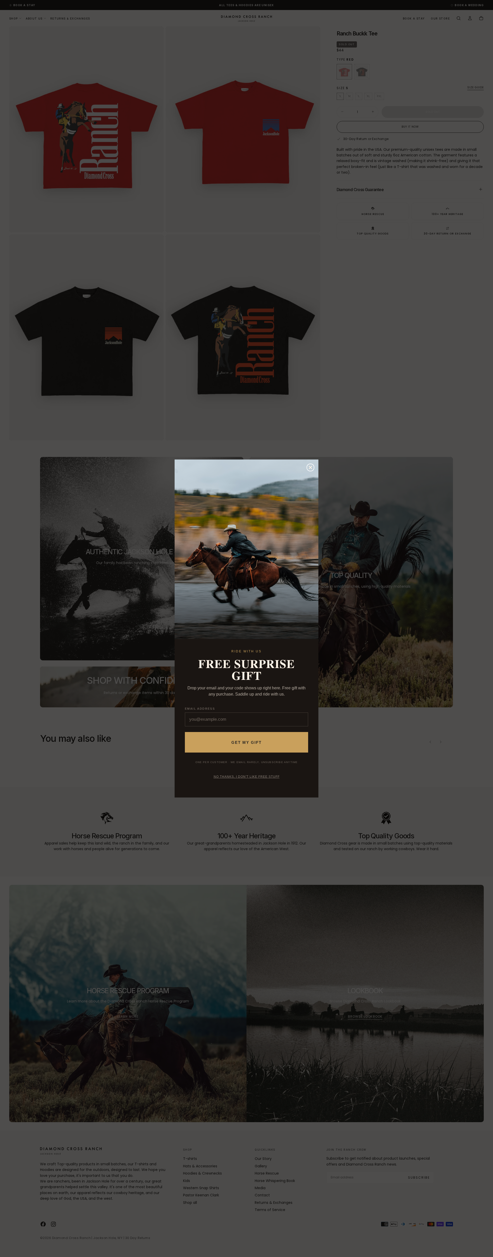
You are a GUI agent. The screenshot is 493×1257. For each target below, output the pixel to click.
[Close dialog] (310, 467)
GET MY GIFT (246, 742)
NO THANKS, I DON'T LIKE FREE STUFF (247, 776)
